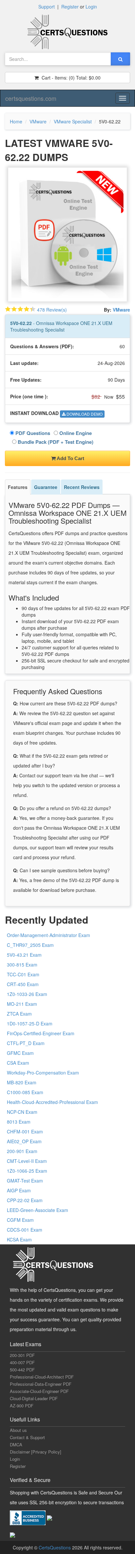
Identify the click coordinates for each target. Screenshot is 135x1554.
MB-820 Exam (21, 1082)
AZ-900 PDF (21, 1405)
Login (91, 6)
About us (18, 1430)
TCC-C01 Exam (23, 974)
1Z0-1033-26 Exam (27, 994)
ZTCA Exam (19, 1013)
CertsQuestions (55, 1547)
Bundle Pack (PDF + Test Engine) (54, 441)
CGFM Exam (20, 1220)
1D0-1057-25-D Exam (29, 1023)
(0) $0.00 (70, 77)
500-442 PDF (22, 1369)
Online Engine (75, 433)
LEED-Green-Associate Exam (37, 1210)
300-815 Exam (22, 964)
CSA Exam (18, 1062)
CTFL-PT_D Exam (26, 1043)
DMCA (16, 1444)
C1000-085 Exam (25, 1092)
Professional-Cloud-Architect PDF (42, 1377)
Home (16, 121)
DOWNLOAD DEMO (84, 414)
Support (46, 6)
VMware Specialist (73, 121)
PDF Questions (32, 433)
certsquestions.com (30, 98)
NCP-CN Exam (22, 1112)
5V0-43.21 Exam (24, 954)
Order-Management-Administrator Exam (48, 935)
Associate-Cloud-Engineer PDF (39, 1391)
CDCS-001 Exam (24, 1229)
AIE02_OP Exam (24, 1141)
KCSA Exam (19, 1239)
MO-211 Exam (22, 1004)
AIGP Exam (19, 1190)
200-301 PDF (22, 1355)
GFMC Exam (20, 1053)
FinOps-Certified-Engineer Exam (40, 1033)
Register (70, 6)
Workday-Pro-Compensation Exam (43, 1072)
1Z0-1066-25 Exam (27, 1170)
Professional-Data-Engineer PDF (40, 1384)
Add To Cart (70, 458)
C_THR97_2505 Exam (30, 945)
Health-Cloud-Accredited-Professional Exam (52, 1102)
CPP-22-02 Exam (25, 1200)
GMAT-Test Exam (25, 1180)
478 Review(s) (52, 309)
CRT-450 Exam (23, 984)
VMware (38, 121)
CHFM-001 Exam (25, 1131)
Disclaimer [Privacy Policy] (35, 1452)
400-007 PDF (22, 1362)
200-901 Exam (22, 1151)
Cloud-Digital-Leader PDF (34, 1398)
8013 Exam (18, 1121)
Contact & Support (27, 1437)
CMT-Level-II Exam (27, 1161)
